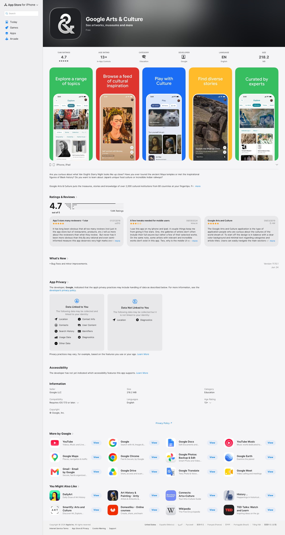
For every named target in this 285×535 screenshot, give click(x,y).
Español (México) (166, 525)
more (198, 186)
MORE (117, 240)
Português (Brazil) (241, 525)
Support (112, 528)
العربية (180, 525)
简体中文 (200, 525)
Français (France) (214, 525)
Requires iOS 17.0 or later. (62, 402)
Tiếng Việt (256, 525)
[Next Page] (281, 114)
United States (150, 525)
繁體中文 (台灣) (270, 525)
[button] (21, 22)
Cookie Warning (99, 528)
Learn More (143, 354)
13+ (206, 402)
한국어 (227, 525)
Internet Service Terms (58, 528)
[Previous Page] (46, 114)
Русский (189, 525)
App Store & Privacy (80, 528)
